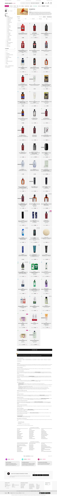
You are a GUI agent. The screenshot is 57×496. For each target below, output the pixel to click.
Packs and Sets (19, 361)
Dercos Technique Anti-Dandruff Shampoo (46, 451)
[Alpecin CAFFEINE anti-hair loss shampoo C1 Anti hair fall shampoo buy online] (46, 53)
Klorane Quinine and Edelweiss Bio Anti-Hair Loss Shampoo (46, 448)
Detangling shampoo (43, 431)
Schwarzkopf (7, 53)
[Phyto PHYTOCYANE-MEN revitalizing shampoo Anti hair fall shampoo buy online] (22, 70)
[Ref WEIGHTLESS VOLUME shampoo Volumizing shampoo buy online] (34, 343)
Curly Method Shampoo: (21, 383)
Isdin (6, 62)
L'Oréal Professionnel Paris (9, 54)
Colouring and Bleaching (28, 359)
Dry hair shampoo (19, 449)
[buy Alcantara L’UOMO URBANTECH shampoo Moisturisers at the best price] (22, 250)
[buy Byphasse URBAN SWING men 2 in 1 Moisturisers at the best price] (22, 164)
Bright (8, 31)
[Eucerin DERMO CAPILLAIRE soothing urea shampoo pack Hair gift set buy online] (22, 292)
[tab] (20, 19)
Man (40, 475)
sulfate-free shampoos (30, 409)
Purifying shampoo (43, 437)
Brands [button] (19, 18)
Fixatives (39, 359)
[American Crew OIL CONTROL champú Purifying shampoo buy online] (34, 121)
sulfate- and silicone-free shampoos (34, 412)
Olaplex (7, 63)
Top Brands (7, 48)
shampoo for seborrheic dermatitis (38, 401)
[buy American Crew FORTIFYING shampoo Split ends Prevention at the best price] (46, 215)
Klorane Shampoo (31, 444)
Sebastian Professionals (9, 61)
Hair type (19, 20)
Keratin (8, 28)
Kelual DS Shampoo (43, 444)
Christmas (37, 488)
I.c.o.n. (7, 52)
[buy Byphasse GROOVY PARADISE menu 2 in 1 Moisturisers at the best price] (34, 164)
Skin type (40, 18)
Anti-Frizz (8, 23)
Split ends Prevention (9, 30)
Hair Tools (45, 359)
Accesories (49, 359)
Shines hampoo (43, 436)
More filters (48, 16)
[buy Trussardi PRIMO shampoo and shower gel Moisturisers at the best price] (22, 215)
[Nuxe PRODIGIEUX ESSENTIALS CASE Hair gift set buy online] (22, 343)
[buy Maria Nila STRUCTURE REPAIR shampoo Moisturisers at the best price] (46, 301)
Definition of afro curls (10, 17)
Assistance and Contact (8, 0)
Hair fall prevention (9, 22)
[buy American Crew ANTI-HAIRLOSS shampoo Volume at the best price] (22, 130)
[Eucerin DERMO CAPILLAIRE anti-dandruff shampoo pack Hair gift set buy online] (34, 309)
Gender (6, 9)
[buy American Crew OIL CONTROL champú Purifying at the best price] (34, 113)
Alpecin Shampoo (31, 447)
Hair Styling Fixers (19, 434)
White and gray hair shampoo (44, 434)
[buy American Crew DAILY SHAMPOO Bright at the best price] (34, 28)
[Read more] (12, 476)
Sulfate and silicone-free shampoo (21, 444)
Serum (6, 65)
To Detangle (8, 34)
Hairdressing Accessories (20, 436)
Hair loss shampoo (31, 431)
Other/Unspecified (46, 475)
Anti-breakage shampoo (44, 435)
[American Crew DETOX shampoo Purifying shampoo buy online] (34, 138)
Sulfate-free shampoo (19, 447)
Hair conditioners (19, 359)
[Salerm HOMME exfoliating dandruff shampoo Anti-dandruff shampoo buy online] (46, 189)
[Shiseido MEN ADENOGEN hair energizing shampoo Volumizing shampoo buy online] (46, 155)
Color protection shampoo (44, 438)
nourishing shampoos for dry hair (45, 398)
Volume (8, 24)
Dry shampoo (30, 437)
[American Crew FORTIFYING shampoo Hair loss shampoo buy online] (46, 224)
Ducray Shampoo (31, 449)
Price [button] (25, 18)
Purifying (8, 36)
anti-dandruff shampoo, (32, 376)
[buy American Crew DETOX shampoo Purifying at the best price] (34, 130)
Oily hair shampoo (19, 450)
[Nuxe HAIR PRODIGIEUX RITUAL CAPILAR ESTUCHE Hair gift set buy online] (22, 318)
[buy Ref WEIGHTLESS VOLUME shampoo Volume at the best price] (34, 335)
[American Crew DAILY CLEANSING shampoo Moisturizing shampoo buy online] (22, 155)
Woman (35, 475)
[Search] (43, 3)
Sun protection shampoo (32, 438)
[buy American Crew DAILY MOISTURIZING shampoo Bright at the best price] (22, 79)
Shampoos (11, 7)
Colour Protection (9, 35)
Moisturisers (8, 29)
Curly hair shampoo (31, 434)
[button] (8, 487)
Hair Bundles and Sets (19, 438)
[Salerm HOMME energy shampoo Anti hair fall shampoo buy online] (34, 189)
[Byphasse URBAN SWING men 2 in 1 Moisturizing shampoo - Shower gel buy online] (22, 172)
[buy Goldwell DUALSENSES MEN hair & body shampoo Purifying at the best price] (34, 233)
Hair (9, 7)
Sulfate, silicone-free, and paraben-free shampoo (21, 446)
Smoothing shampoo (43, 432)
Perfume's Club (6, 7)
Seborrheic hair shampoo (20, 451)
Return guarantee (38, 0)
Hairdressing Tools (19, 437)
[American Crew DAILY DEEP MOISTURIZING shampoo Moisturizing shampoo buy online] (46, 138)
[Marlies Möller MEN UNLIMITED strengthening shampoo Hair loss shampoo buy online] (34, 224)
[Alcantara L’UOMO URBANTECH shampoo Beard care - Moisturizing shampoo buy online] (22, 258)
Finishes (42, 359)
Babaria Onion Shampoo (44, 445)
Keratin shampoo (31, 435)
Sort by (44, 16)
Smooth (8, 37)
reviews (28, 456)
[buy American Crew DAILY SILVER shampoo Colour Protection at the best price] (46, 113)
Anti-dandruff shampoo (32, 430)
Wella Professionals (8, 57)
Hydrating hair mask (10, 65)
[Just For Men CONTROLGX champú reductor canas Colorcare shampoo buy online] (46, 104)
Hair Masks (18, 432)
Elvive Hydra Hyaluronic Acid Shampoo (45, 446)
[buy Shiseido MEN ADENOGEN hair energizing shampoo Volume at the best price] (46, 147)
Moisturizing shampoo (32, 436)
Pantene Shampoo (31, 445)
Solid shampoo (43, 430)
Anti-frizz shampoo (31, 432)
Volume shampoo (31, 433)
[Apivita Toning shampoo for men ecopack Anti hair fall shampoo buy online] (22, 121)
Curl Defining (8, 25)
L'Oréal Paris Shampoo (32, 448)
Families (6, 13)
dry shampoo (33, 380)
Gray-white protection (10, 18)
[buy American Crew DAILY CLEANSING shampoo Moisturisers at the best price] (22, 147)
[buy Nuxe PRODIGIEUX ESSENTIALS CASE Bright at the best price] (22, 335)
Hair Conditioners (19, 431)
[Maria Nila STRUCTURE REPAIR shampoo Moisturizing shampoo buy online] (46, 309)
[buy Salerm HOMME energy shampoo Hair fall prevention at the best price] (34, 181)
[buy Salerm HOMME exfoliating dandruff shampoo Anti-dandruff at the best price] (46, 181)
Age (46, 18)
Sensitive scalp (9, 19)
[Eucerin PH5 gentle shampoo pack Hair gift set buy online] (34, 326)
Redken (7, 58)
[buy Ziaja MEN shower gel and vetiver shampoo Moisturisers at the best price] (34, 79)
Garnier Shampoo (31, 446)
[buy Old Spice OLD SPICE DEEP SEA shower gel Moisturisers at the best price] (22, 28)
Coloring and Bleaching (19, 433)
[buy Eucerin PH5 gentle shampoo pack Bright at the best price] (34, 318)
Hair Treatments (34, 359)
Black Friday (37, 487)
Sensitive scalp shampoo (44, 433)
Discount (33, 18)
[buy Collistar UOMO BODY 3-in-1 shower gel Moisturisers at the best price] (46, 250)
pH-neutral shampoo (19, 448)
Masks (23, 359)
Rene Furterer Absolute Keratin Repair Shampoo (45, 450)
